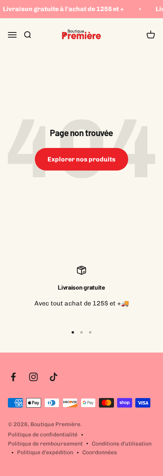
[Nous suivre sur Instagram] (33, 377)
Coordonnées (99, 452)
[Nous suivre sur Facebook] (13, 377)
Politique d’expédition (45, 452)
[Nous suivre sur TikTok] (53, 377)
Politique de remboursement (45, 443)
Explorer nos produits (81, 159)
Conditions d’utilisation (122, 443)
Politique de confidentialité (43, 434)
